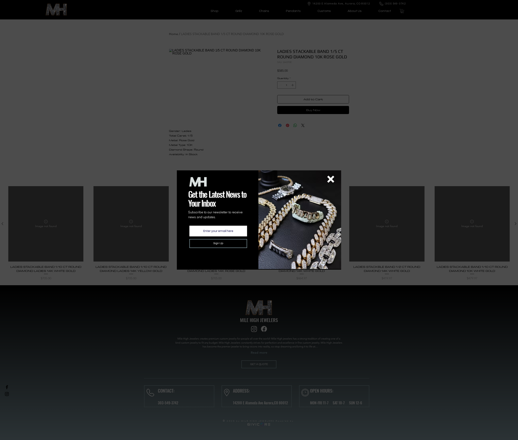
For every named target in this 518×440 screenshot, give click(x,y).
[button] (330, 179)
